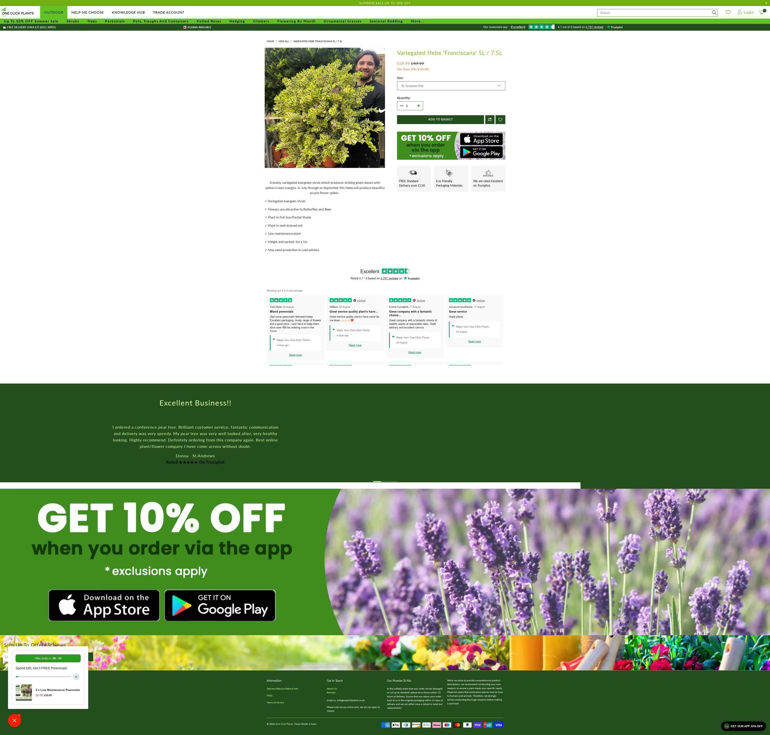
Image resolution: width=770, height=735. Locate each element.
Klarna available (199, 27)
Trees (92, 21)
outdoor (53, 12)
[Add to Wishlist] (500, 119)
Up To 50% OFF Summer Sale (31, 21)
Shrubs (72, 21)
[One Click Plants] (18, 12)
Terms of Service (275, 702)
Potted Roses (209, 21)
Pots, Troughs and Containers (161, 21)
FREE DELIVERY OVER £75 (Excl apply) (31, 27)
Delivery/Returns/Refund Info (282, 688)
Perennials (115, 21)
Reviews (331, 692)
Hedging (237, 21)
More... (417, 21)
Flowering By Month (296, 21)
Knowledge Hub (128, 12)
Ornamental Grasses (343, 21)
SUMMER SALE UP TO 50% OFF (385, 3)
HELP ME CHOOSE (87, 12)
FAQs (270, 695)
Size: (400, 78)
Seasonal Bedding (386, 21)
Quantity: (403, 98)
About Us (332, 688)
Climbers (261, 21)
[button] (743, 726)
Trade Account (168, 12)
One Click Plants (284, 723)
